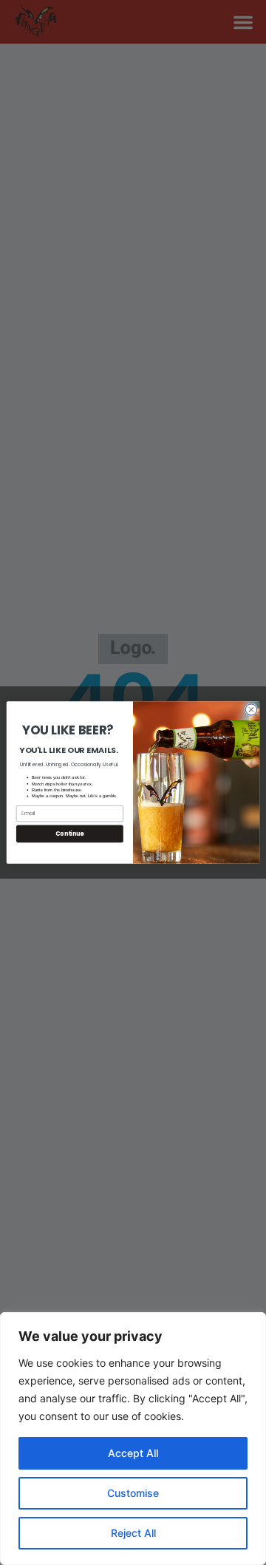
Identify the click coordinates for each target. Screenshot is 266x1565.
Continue (69, 834)
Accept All (133, 1453)
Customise (133, 1493)
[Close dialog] (250, 709)
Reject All (133, 1533)
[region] (133, 1438)
